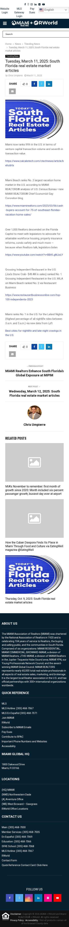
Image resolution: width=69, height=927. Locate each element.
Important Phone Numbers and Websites (24, 741)
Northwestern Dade (20, 794)
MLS (4, 703)
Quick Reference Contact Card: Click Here (25, 865)
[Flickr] (48, 898)
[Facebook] (10, 898)
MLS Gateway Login (19, 12)
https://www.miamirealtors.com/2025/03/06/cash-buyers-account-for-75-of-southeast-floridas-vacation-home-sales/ (34, 210)
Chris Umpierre (15, 75)
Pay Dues (32, 10)
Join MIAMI (8, 717)
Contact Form (9, 860)
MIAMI (11, 789)
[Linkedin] (38, 898)
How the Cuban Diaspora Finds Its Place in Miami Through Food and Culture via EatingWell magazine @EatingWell (34, 546)
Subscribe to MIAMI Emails (16, 727)
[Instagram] (29, 898)
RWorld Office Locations (15, 808)
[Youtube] (57, 898)
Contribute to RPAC (12, 736)
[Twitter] (19, 898)
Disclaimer (15, 914)
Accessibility (9, 746)
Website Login (4, 10)
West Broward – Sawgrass (22, 804)
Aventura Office (14, 799)
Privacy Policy (17, 920)
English (49, 9)
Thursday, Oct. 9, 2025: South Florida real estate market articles (30, 600)
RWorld (6, 722)
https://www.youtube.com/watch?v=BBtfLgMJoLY (34, 254)
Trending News (12, 56)
